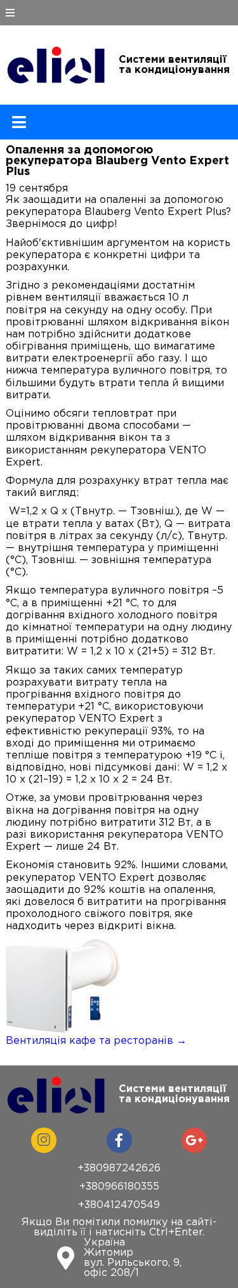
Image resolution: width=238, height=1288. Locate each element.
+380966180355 (119, 1187)
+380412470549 (119, 1205)
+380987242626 (119, 1168)
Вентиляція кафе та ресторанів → (96, 1041)
